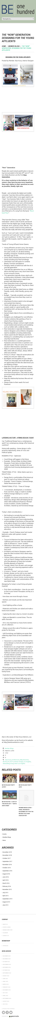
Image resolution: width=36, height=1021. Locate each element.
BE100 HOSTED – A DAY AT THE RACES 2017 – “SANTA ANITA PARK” (9, 803)
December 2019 (7, 852)
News (4, 840)
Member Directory (8, 929)
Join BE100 (5, 945)
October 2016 (7, 867)
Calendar (5, 932)
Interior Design (18, 761)
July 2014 (5, 905)
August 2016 (6, 874)
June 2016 (6, 877)
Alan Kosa (8, 760)
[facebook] (7, 1012)
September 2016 (7, 871)
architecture (15, 760)
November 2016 (7, 864)
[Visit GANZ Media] (14, 1016)
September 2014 (7, 899)
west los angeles (19, 763)
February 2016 (7, 886)
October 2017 (7, 858)
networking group (8, 763)
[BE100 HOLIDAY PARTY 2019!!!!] (9, 778)
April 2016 (5, 880)
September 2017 (7, 861)
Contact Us (6, 935)
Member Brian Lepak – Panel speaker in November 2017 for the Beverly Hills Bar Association (26, 811)
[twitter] (3, 1012)
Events (5, 834)
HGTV (12, 761)
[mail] (11, 1012)
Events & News (7, 927)
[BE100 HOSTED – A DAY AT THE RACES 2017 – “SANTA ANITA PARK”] (9, 794)
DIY (8, 761)
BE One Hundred (9, 1008)
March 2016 (6, 883)
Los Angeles (27, 761)
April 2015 (5, 895)
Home (4, 46)
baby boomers (24, 760)
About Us (5, 924)
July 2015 (5, 892)
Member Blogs (14, 46)
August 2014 (6, 902)
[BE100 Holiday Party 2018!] (26, 778)
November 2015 (7, 889)
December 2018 (7, 855)
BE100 (5, 761)
